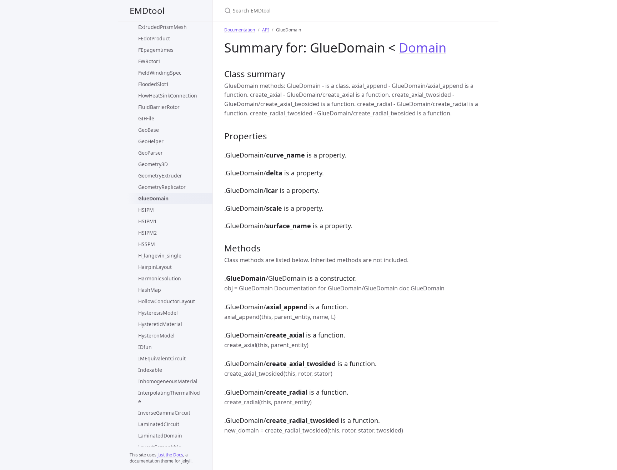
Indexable (150, 369)
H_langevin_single (159, 255)
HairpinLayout (155, 267)
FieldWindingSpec (159, 72)
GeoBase (148, 129)
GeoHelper (151, 141)
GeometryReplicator (162, 187)
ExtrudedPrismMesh (162, 27)
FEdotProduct (154, 38)
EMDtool (147, 10)
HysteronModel (156, 335)
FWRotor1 (149, 61)
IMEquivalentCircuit (162, 358)
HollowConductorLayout (166, 301)
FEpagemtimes (156, 49)
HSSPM (146, 244)
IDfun (145, 347)
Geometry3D (153, 164)
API (265, 30)
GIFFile (146, 118)
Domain (422, 47)
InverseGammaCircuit (164, 412)
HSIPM (146, 209)
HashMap (149, 289)
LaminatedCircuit (158, 424)
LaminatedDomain (160, 435)
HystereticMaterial (160, 324)
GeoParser (150, 152)
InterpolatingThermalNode (169, 397)
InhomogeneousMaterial (167, 381)
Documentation (239, 30)
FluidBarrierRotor (159, 107)
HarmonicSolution (159, 278)
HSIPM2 (147, 232)
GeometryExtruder (160, 175)
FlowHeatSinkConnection (167, 95)
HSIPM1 (147, 221)
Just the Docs (170, 455)
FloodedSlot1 (153, 84)
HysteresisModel (158, 312)
